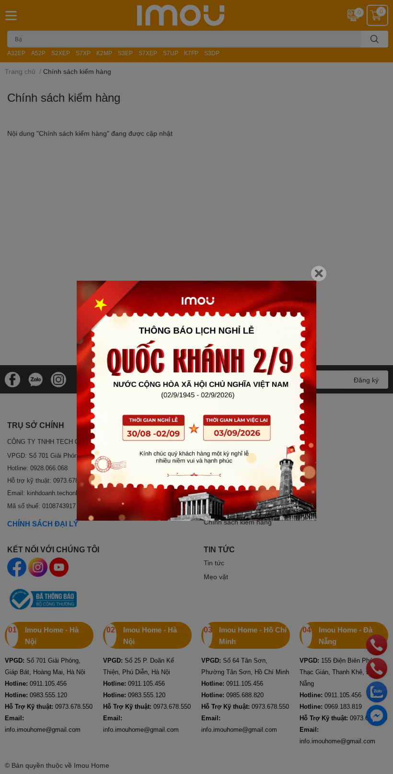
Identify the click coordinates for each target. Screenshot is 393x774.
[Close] (318, 273)
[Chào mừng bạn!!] (196, 401)
